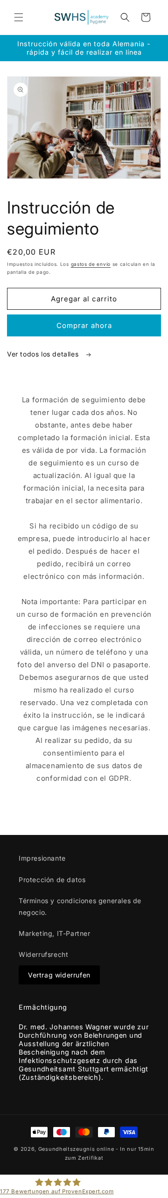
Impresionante (42, 858)
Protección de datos (52, 880)
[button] (18, 17)
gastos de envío (91, 264)
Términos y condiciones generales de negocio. (80, 906)
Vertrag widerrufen (59, 975)
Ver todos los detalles (44, 354)
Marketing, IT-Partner (55, 933)
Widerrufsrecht (43, 954)
